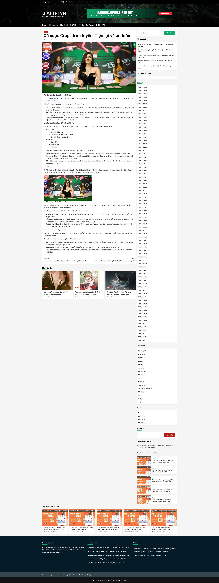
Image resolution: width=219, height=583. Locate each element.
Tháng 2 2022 (142, 253)
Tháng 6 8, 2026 (52, 531)
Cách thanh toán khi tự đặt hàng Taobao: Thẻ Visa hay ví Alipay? (155, 67)
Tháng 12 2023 (142, 183)
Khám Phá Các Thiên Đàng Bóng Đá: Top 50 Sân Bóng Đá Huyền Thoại (66, 260)
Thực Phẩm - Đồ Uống (139, 555)
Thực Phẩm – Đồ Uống (145, 388)
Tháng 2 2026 (142, 97)
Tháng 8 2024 (142, 157)
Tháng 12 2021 (142, 260)
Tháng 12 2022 (142, 223)
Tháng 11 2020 (142, 287)
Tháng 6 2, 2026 (161, 531)
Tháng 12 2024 (142, 143)
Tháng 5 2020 (142, 307)
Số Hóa (86, 2)
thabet (53, 98)
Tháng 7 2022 (142, 237)
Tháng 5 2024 (142, 167)
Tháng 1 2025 (142, 140)
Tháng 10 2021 (142, 267)
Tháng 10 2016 (142, 333)
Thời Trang (93, 2)
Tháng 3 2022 (142, 250)
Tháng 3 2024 (142, 173)
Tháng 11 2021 (142, 263)
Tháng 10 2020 (142, 290)
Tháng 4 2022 (142, 247)
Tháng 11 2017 (142, 327)
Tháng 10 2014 (142, 340)
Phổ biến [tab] (149, 453)
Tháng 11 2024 (142, 147)
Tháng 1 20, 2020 (54, 39)
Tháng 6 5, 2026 (107, 531)
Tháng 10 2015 (142, 337)
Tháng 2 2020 (142, 317)
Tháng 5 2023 (142, 207)
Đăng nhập (141, 412)
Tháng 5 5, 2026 (52, 297)
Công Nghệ (141, 354)
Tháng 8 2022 (142, 233)
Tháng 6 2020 (142, 303)
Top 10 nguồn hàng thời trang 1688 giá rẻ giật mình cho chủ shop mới (156, 56)
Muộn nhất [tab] (141, 453)
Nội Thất (80, 2)
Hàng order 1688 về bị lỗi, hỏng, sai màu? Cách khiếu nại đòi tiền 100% (155, 45)
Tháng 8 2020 (142, 297)
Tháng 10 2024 (142, 150)
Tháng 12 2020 (142, 283)
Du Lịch (140, 361)
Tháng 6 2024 (142, 163)
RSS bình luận (142, 419)
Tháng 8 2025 (142, 117)
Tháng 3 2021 (142, 277)
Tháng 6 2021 (142, 273)
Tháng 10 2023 (142, 190)
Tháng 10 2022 (142, 230)
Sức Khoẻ (141, 381)
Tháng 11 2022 (142, 227)
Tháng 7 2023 (142, 200)
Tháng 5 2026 (142, 90)
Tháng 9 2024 (142, 153)
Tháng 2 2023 (142, 217)
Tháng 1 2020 (142, 320)
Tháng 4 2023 (142, 210)
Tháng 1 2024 (142, 180)
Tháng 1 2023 (142, 220)
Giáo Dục (141, 368)
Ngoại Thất (141, 371)
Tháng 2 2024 (142, 177)
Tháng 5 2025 (142, 127)
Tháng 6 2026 (142, 87)
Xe (139, 395)
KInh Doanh (72, 2)
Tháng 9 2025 (142, 114)
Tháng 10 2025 (142, 110)
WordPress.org (142, 422)
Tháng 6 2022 (142, 240)
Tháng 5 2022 (142, 243)
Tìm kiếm (140, 428)
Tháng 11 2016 (142, 330)
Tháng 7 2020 (142, 300)
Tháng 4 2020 (142, 310)
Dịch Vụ (140, 357)
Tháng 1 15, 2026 (85, 297)
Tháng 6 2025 (142, 124)
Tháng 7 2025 (142, 120)
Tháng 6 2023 (142, 203)
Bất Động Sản (63, 2)
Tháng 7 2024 (142, 160)
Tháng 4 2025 (142, 130)
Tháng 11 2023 (142, 187)
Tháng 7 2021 (142, 270)
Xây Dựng (141, 392)
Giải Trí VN (54, 13)
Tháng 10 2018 (142, 323)
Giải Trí (45, 32)
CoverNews (115, 580)
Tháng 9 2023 (142, 193)
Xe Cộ (99, 2)
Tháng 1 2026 (142, 100)
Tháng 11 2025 (142, 107)
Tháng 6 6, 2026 (80, 531)
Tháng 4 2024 (142, 170)
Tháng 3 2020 (142, 313)
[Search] (176, 24)
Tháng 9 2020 (142, 293)
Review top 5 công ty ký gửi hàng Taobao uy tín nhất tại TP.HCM (155, 61)
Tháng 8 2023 (142, 197)
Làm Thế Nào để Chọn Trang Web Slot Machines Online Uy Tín (114, 260)
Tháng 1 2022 (142, 257)
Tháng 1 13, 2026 (116, 297)
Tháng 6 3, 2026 (134, 531)
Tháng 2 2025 (142, 137)
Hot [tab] (155, 453)
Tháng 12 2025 (142, 104)
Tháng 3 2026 (142, 94)
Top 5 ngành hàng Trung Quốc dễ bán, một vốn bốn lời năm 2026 (155, 51)
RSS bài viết (141, 416)
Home (56, 2)
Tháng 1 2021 (142, 280)
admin (46, 39)
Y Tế (104, 2)
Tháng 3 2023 (142, 213)
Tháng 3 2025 (142, 133)
